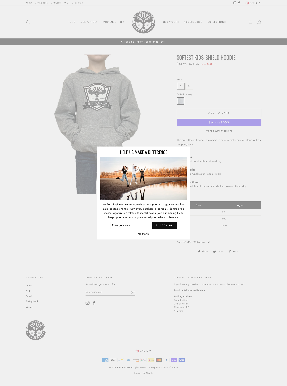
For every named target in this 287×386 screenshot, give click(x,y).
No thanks (143, 234)
